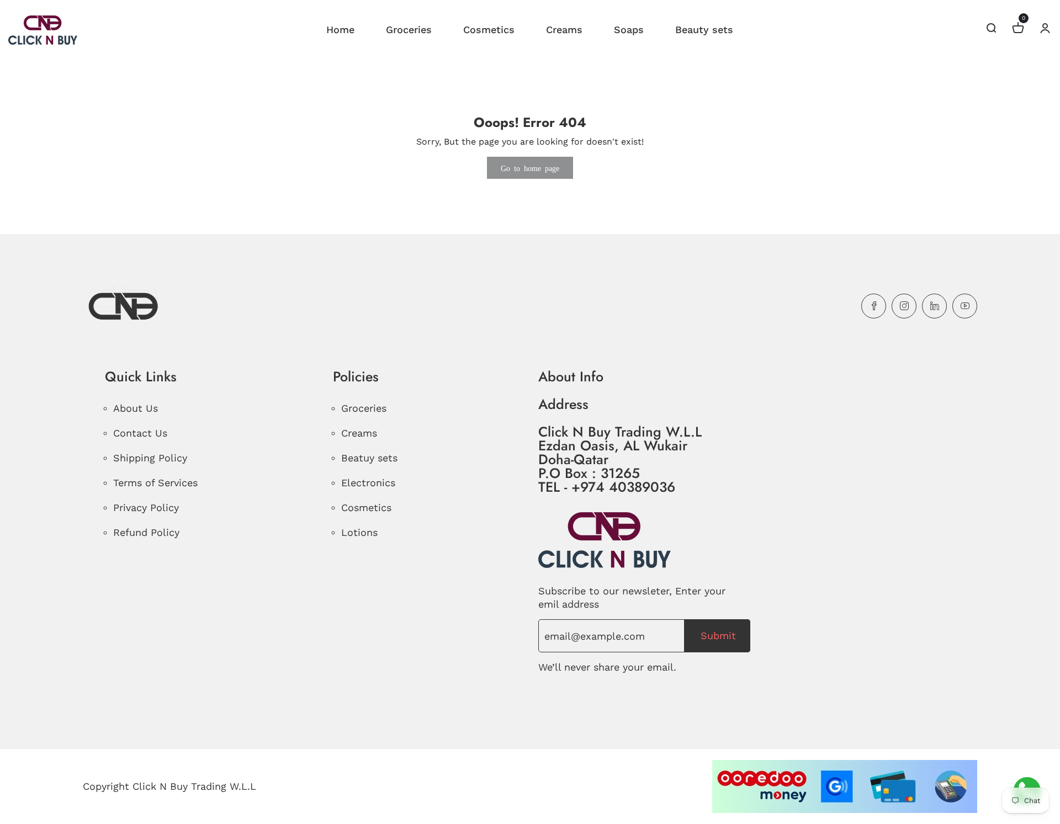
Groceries (409, 29)
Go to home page (530, 168)
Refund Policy (146, 532)
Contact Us (140, 433)
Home (340, 29)
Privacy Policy (146, 507)
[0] (1018, 29)
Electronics (368, 482)
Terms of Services (155, 482)
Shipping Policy (150, 458)
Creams (564, 29)
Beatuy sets (369, 458)
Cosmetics (489, 29)
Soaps (629, 29)
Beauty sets (704, 29)
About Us (135, 408)
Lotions (359, 532)
